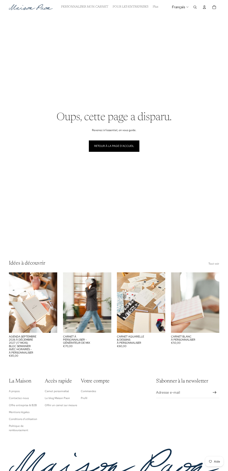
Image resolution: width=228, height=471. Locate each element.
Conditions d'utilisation (23, 419)
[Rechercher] (195, 7)
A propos (14, 391)
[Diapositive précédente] (14, 302)
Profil (84, 398)
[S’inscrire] (214, 392)
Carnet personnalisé (57, 391)
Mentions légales (19, 412)
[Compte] (204, 7)
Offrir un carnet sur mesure (61, 405)
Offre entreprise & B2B (23, 405)
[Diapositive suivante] (52, 302)
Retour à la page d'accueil (114, 146)
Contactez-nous (19, 398)
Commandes (88, 391)
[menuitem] (156, 7)
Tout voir (213, 263)
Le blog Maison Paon (57, 398)
